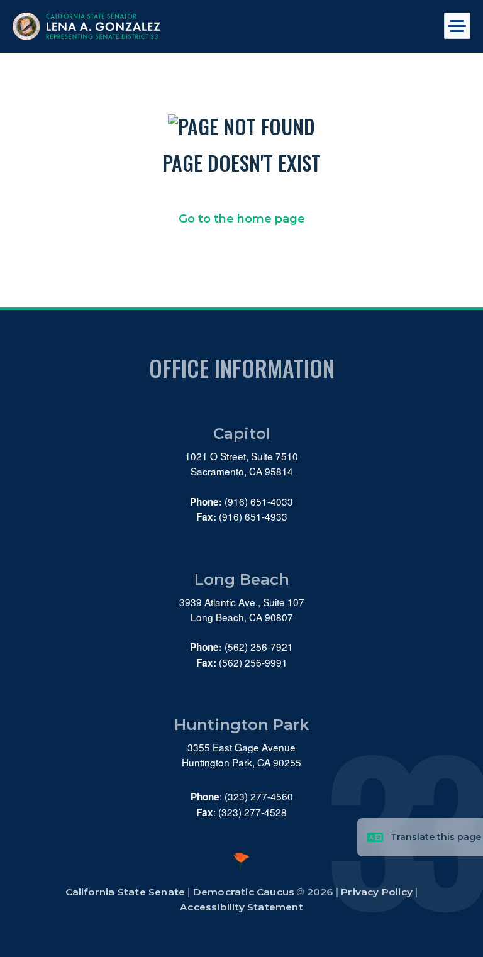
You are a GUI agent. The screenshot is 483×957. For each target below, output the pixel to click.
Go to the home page (242, 219)
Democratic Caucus (243, 892)
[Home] (196, 26)
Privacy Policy (377, 892)
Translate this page (436, 837)
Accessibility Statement (241, 907)
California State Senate (125, 892)
